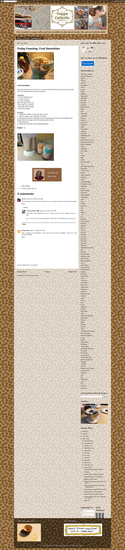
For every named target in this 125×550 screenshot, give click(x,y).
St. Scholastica (85, 355)
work (82, 383)
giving (82, 179)
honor (82, 199)
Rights (82, 322)
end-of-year (84, 151)
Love (82, 217)
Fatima (83, 160)
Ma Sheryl (84, 241)
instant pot (84, 206)
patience (83, 296)
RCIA (82, 313)
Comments (86, 514)
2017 (84, 436)
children (83, 120)
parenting (83, 291)
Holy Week (84, 192)
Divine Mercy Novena (87, 142)
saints (82, 329)
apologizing (84, 85)
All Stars (83, 80)
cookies (83, 131)
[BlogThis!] (24, 186)
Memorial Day (85, 258)
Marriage (83, 245)
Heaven (83, 188)
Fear (82, 164)
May (85, 457)
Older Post (72, 272)
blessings (83, 105)
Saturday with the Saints (88, 331)
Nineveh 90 (84, 282)
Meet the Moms (37, 38)
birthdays (83, 102)
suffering (83, 364)
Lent (82, 214)
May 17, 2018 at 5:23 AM (37, 230)
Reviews (83, 320)
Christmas (84, 124)
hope (82, 201)
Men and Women (86, 261)
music (82, 278)
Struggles (83, 362)
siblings (83, 340)
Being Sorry (84, 96)
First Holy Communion (87, 166)
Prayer (83, 304)
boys (82, 111)
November (87, 443)
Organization (84, 287)
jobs (82, 210)
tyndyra (68, 545)
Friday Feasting (26, 188)
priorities (83, 309)
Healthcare (84, 186)
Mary (82, 250)
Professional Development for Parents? (95, 489)
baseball (83, 94)
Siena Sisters (84, 342)
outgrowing (84, 289)
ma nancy (83, 236)
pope (82, 302)
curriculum (84, 133)
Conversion (84, 129)
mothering (84, 274)
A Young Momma (31, 211)
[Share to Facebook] (27, 186)
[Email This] (22, 186)
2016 (84, 438)
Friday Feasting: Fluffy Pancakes (93, 469)
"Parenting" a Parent (87, 74)
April (85, 460)
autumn (83, 89)
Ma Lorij (34, 188)
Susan (24, 199)
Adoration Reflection (87, 76)
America (83, 83)
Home (19, 38)
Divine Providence (86, 144)
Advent (83, 78)
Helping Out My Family (90, 479)
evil (82, 153)
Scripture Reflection (86, 335)
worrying (83, 386)
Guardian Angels (85, 181)
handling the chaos (86, 184)
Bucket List (84, 113)
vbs (82, 377)
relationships (84, 318)
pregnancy (84, 307)
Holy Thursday (85, 190)
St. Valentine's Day (86, 357)
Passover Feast (85, 293)
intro (82, 208)
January (86, 467)
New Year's (84, 280)
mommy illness (85, 267)
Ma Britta (83, 219)
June (85, 455)
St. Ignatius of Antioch (87, 348)
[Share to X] (25, 186)
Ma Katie (83, 225)
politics (83, 300)
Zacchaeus (84, 388)
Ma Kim (83, 228)
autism (83, 87)
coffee (82, 127)
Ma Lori (83, 230)
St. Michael (84, 351)
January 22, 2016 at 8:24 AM (34, 199)
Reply (23, 204)
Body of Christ (85, 107)
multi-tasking (84, 276)
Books (82, 109)
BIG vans (83, 100)
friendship (83, 177)
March (86, 462)
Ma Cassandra (85, 221)
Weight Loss (84, 379)
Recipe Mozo (26, 230)
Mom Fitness (84, 265)
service (83, 337)
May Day (83, 252)
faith (82, 157)
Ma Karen (83, 223)
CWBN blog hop (85, 135)
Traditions (83, 373)
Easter (83, 146)
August (86, 450)
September (87, 448)
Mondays (83, 272)
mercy (82, 263)
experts (83, 155)
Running (83, 324)
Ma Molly (83, 234)
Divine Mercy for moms (87, 140)
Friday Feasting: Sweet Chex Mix (93, 494)
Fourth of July (85, 170)
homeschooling (85, 195)
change (83, 118)
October (86, 445)
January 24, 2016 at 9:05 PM (47, 211)
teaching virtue (85, 370)
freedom (83, 173)
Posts (85, 511)
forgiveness (84, 168)
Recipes (26, 38)
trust (82, 375)
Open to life (84, 285)
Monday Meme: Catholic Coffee (93, 491)
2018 (84, 434)
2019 (84, 431)
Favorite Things (85, 162)
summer (83, 366)
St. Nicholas (84, 353)
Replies (26, 207)
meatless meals (85, 256)
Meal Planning (85, 254)
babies (83, 91)
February (87, 465)
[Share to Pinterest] (29, 186)
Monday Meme (85, 269)
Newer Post (21, 272)
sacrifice (83, 326)
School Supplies (85, 333)
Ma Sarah (83, 239)
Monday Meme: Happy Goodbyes (93, 474)
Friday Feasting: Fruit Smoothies (93, 476)
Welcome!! (87, 500)
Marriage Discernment (87, 247)
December (87, 441)
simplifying (84, 344)
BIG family (84, 98)
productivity (84, 311)
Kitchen (83, 212)
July (85, 453)
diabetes (83, 138)
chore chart (84, 122)
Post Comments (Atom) (32, 275)
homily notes (84, 197)
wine (82, 381)
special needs (85, 346)
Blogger (81, 545)
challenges (84, 116)
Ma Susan (84, 243)
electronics (84, 149)
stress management (86, 359)
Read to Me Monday (87, 315)
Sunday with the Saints (87, 368)
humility (83, 203)
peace (82, 298)
